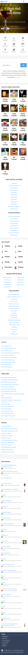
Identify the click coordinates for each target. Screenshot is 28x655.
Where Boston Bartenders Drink (9, 431)
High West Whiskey (6, 512)
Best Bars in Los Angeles (7, 449)
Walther (3, 495)
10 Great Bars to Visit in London (9, 440)
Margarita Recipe (14, 228)
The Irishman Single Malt (7, 523)
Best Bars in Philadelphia (7, 442)
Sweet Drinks (14, 202)
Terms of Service (6, 640)
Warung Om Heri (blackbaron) (9, 570)
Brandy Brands (7, 284)
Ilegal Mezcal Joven (14, 322)
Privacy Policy (5, 642)
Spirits (14, 40)
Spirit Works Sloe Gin (6, 483)
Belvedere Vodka (14, 308)
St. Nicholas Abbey (6, 546)
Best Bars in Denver (6, 426)
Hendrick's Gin (14, 317)
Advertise (4, 638)
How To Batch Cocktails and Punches (10, 353)
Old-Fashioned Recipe (14, 216)
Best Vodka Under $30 (7, 411)
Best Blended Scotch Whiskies (8, 382)
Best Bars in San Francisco (7, 452)
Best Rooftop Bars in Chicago (8, 447)
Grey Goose (14, 310)
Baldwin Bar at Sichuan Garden (9, 589)
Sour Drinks (14, 204)
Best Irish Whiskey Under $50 (8, 391)
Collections (5, 46)
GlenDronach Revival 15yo (14, 297)
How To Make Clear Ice (7, 350)
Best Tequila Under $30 (7, 413)
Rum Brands (21, 280)
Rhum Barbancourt (14, 306)
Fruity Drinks (14, 197)
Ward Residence (5, 618)
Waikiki (3, 606)
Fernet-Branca (14, 301)
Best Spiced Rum (5, 404)
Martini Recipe (14, 225)
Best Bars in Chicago (6, 445)
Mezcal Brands (20, 282)
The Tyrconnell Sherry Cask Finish (9, 489)
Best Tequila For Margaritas (8, 415)
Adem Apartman (5, 518)
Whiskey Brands (7, 277)
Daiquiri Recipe (14, 223)
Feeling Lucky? (14, 209)
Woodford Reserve (6, 594)
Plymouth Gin (14, 315)
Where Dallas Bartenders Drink (9, 428)
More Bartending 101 (6, 367)
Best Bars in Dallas (6, 433)
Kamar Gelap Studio (6, 478)
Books (13, 52)
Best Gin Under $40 (6, 409)
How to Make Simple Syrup (8, 360)
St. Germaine (14, 329)
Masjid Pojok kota (5, 553)
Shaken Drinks (14, 190)
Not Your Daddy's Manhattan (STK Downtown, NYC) (14, 28)
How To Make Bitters (6, 364)
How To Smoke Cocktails (7, 355)
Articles (23, 46)
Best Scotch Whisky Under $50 (9, 377)
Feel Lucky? (23, 52)
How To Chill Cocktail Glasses (8, 348)
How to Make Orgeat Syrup (8, 362)
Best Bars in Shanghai (6, 435)
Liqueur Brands (20, 284)
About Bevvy (5, 636)
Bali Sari (3, 582)
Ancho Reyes (4, 506)
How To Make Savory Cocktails (9, 357)
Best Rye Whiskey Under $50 (8, 389)
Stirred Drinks (14, 188)
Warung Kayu (4, 535)
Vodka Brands (20, 277)
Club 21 (3, 576)
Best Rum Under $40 (6, 397)
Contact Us (4, 644)
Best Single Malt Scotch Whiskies (9, 379)
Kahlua (14, 331)
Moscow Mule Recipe (14, 232)
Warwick (3, 559)
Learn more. (18, 77)
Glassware (5, 52)
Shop (23, 40)
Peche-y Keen (4, 541)
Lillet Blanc (14, 327)
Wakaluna (3, 529)
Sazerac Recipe (14, 219)
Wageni (3, 612)
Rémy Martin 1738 (14, 324)
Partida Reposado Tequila (14, 320)
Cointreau (14, 313)
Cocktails (5, 40)
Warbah (3, 601)
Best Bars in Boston (6, 438)
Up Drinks (14, 183)
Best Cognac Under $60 (7, 406)
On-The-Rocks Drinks (14, 185)
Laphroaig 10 (14, 299)
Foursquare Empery (14, 304)
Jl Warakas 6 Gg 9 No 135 (7, 564)
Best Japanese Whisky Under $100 (10, 384)
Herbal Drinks (14, 195)
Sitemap (4, 645)
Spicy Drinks (14, 199)
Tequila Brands (7, 282)
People (14, 46)
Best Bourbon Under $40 (7, 386)
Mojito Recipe (14, 230)
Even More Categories (14, 206)
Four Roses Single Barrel (14, 294)
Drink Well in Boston (6, 500)
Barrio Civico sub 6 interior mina (9, 471)
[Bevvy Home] (4, 1)
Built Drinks (14, 192)
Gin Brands (7, 280)
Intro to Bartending (6, 346)
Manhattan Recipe (14, 221)
